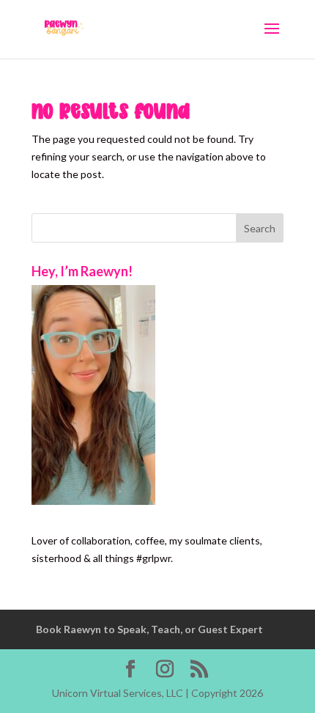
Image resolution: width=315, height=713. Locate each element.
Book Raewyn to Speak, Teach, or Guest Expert (149, 629)
